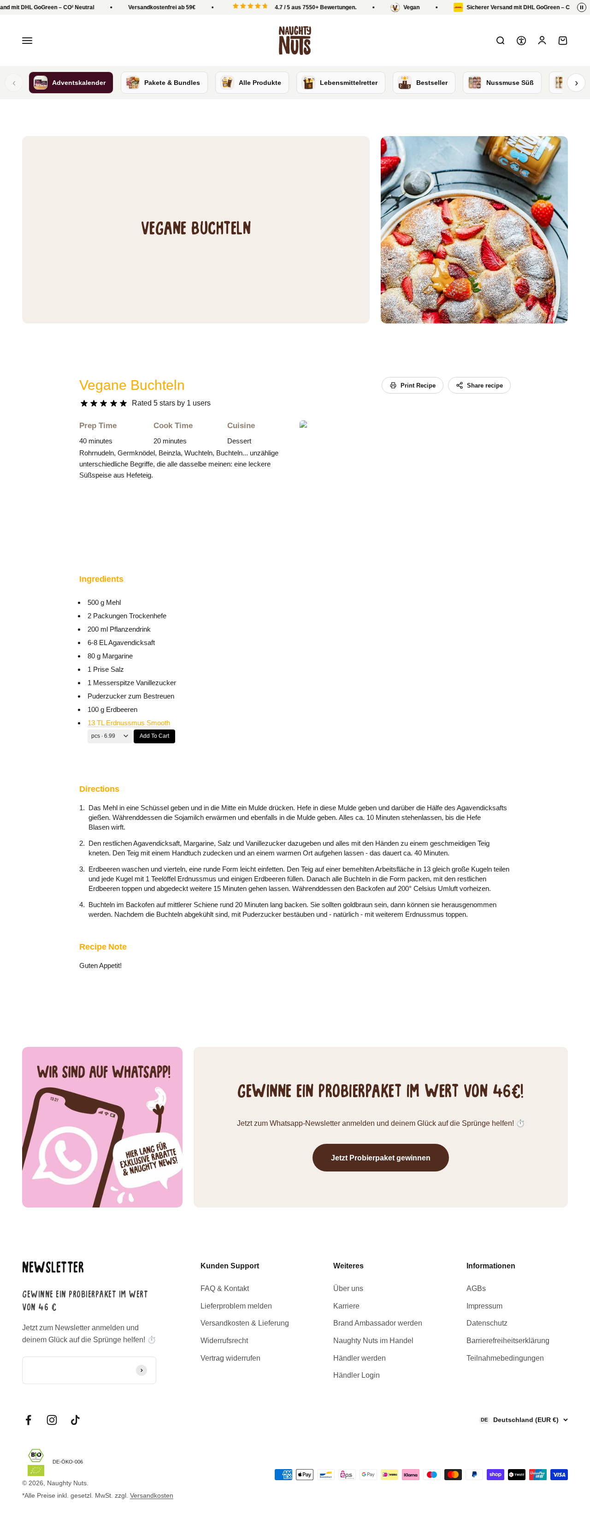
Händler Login (356, 1375)
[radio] (84, 403)
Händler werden (359, 1358)
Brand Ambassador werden (377, 1323)
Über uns (348, 1288)
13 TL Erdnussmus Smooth (129, 723)
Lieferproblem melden (236, 1306)
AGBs (476, 1288)
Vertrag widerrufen (230, 1358)
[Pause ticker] (581, 7)
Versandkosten (151, 1495)
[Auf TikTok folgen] (75, 1420)
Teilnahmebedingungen (505, 1358)
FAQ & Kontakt (225, 1288)
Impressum (484, 1306)
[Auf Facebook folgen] (28, 1420)
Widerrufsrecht (224, 1341)
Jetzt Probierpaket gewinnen (381, 1158)
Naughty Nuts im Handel (373, 1341)
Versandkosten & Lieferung (245, 1323)
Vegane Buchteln (132, 385)
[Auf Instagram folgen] (52, 1420)
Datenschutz (486, 1323)
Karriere (346, 1306)
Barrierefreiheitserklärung (507, 1341)
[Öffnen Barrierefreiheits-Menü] (521, 41)
